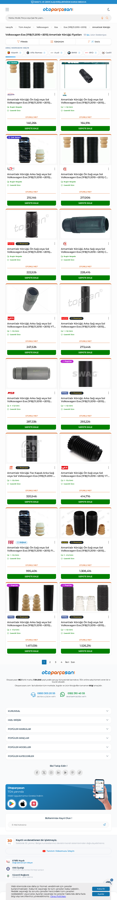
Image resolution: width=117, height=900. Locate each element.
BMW (74, 53)
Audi (56, 53)
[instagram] (51, 773)
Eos (56, 27)
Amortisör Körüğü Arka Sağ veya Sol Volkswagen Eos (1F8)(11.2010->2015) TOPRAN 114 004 (83, 325)
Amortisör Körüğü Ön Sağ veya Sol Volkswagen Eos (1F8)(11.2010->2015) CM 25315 (84, 176)
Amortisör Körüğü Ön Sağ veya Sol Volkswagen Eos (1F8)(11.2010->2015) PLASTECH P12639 (28, 101)
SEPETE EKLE (32, 128)
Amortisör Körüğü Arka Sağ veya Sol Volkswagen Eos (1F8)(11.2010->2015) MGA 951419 (29, 400)
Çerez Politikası (58, 896)
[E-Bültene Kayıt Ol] (104, 825)
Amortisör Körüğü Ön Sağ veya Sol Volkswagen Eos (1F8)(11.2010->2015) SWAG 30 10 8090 (82, 624)
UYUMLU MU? (31, 117)
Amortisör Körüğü (101, 27)
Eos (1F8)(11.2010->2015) (75, 27)
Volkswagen (43, 27)
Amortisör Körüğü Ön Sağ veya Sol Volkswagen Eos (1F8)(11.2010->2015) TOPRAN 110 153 (28, 250)
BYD (91, 53)
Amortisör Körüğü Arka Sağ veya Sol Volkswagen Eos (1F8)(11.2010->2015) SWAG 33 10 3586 (29, 624)
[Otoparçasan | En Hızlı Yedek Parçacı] (58, 9)
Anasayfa (8, 27)
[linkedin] (58, 773)
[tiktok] (80, 773)
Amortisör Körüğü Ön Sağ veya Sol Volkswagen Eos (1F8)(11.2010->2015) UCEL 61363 (82, 101)
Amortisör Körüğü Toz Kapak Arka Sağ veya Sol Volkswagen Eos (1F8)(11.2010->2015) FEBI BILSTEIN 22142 (30, 474)
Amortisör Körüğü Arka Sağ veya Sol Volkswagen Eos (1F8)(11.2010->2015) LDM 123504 (29, 176)
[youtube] (65, 773)
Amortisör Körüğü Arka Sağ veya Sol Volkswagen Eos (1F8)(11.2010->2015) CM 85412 (84, 250)
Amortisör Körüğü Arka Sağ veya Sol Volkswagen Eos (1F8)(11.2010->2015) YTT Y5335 (31, 325)
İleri (67, 662)
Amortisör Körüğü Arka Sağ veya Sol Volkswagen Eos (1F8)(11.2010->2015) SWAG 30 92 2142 (83, 400)
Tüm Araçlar (25, 27)
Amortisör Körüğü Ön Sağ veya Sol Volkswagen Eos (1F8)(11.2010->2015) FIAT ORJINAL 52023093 (31, 549)
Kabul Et (101, 889)
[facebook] (37, 773)
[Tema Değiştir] (109, 9)
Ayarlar (101, 894)
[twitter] (44, 773)
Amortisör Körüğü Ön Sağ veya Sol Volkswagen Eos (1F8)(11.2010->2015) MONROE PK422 (82, 549)
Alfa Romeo (36, 53)
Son (73, 662)
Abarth (14, 53)
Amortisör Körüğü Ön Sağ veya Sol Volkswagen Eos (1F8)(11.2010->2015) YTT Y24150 (85, 474)
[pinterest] (72, 773)
